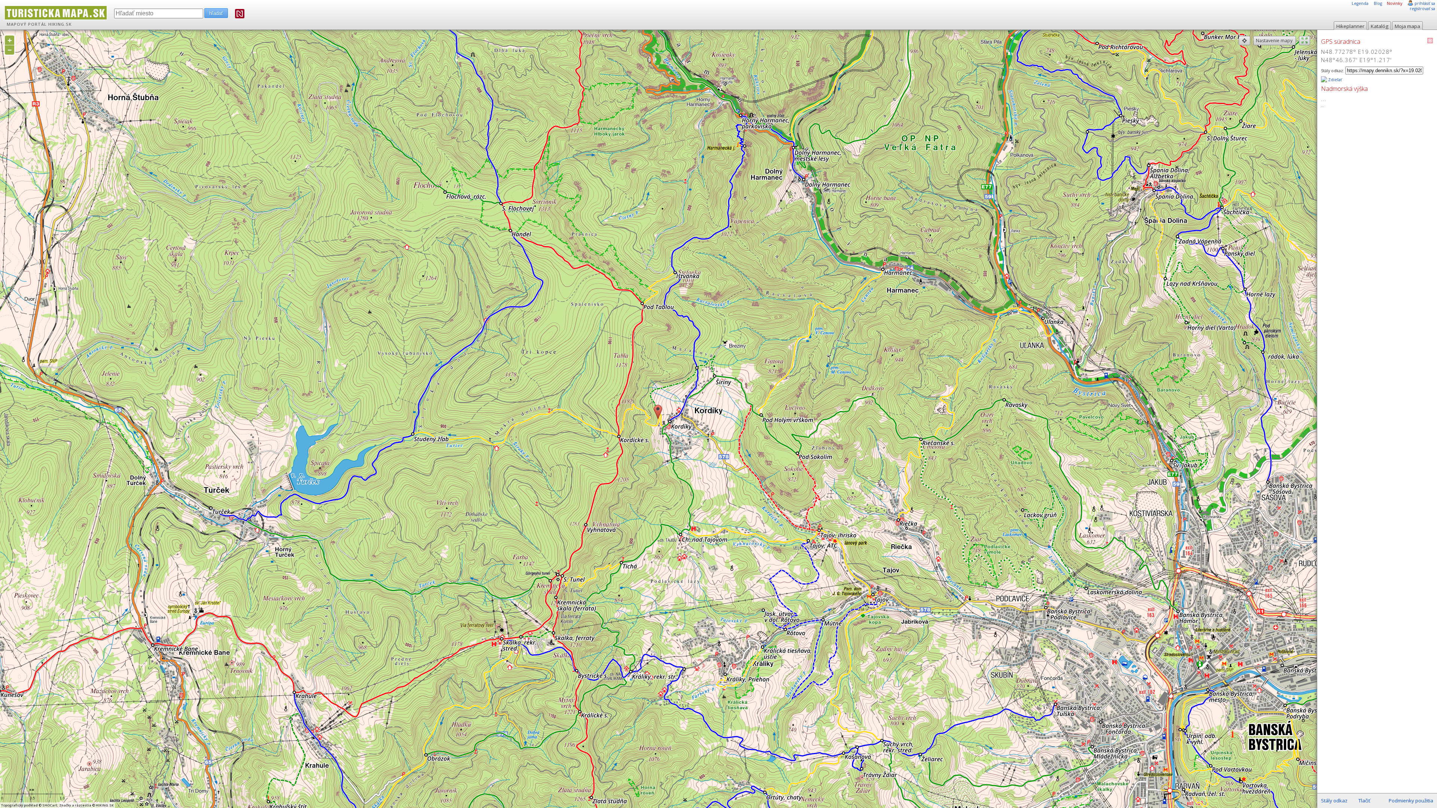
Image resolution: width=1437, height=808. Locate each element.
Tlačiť (1364, 800)
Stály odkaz (1334, 800)
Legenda (1360, 3)
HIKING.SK (60, 24)
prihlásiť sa (1425, 3)
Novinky (1394, 3)
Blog (1378, 3)
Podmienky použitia (1411, 800)
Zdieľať (1334, 79)
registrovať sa (1422, 8)
